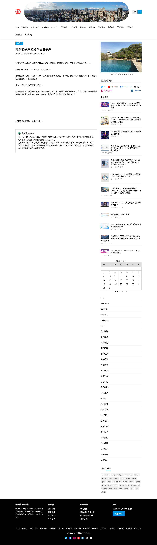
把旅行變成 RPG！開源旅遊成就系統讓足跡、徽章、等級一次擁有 (125, 175)
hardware (105, 303)
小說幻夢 (104, 354)
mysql (125, 482)
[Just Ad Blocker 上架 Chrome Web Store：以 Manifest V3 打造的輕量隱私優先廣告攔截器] (105, 120)
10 (110, 276)
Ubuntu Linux (135, 485)
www (103, 326)
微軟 (110, 488)
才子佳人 (104, 371)
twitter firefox (124, 485)
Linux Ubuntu (117, 482)
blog (102, 298)
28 (133, 284)
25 (115, 284)
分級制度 (104, 488)
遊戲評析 (104, 443)
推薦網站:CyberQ (87, 512)
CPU (125, 475)
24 (110, 284)
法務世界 (104, 410)
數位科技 (104, 382)
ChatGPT (119, 475)
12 (121, 276)
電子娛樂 (104, 454)
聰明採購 (104, 432)
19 (121, 280)
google (134, 478)
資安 (137, 488)
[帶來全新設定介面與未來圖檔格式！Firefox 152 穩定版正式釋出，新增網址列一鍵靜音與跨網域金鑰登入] (105, 189)
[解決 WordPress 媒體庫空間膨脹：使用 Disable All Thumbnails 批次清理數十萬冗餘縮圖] (105, 148)
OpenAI (103, 485)
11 (115, 276)
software (104, 320)
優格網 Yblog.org (84, 533)
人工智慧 (104, 331)
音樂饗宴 (104, 460)
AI (102, 475)
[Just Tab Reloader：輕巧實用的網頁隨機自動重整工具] (105, 226)
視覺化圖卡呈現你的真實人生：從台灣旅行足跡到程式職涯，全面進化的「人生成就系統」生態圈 (125, 162)
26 (121, 284)
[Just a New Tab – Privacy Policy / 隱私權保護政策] (105, 251)
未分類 (103, 399)
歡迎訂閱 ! (119, 514)
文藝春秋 (104, 387)
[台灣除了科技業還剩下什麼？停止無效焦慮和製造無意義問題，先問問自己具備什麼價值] (105, 237)
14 (133, 276)
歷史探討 (104, 404)
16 (104, 280)
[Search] (139, 12)
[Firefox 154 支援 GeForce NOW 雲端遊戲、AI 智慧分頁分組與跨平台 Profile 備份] (105, 104)
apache (107, 475)
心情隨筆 (19, 43)
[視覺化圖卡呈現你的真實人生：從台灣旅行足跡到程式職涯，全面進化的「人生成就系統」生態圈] (105, 163)
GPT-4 (103, 482)
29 (138, 284)
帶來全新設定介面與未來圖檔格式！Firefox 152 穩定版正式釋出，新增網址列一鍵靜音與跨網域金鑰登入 (126, 190)
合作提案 (83, 519)
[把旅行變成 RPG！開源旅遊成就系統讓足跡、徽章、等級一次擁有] (105, 177)
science (104, 315)
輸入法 (103, 492)
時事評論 (104, 393)
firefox (103, 478)
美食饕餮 (104, 426)
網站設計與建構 (86, 515)
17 (110, 280)
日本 (115, 488)
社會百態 (104, 415)
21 (133, 280)
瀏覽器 (126, 488)
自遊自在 (104, 438)
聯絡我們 (51, 519)
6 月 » (124, 291)
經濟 (132, 488)
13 (127, 276)
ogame (138, 482)
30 (104, 288)
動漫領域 (104, 337)
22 (138, 280)
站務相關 (104, 421)
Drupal (137, 475)
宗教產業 (104, 348)
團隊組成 (51, 512)
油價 (120, 488)
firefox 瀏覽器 (125, 478)
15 (138, 276)
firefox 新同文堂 (113, 478)
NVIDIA (131, 482)
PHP (109, 485)
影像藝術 (104, 359)
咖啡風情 (104, 343)
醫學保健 (104, 449)
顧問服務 (83, 509)
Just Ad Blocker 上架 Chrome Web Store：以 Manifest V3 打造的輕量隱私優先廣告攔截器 (126, 119)
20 (127, 280)
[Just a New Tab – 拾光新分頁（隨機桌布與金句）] (105, 204)
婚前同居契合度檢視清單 (120, 214)
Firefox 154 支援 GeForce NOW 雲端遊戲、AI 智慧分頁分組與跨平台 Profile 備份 (126, 105)
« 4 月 (117, 291)
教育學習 (104, 376)
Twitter (115, 485)
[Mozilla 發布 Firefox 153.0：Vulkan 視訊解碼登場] (105, 135)
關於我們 (51, 509)
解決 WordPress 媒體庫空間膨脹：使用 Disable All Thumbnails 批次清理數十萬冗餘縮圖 (126, 148)
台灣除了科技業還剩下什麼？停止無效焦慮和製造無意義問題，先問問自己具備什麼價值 (120, 238)
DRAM (130, 475)
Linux (109, 482)
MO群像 (104, 309)
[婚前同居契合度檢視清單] (105, 215)
